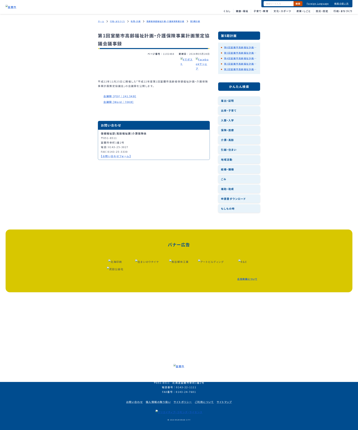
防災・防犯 (322, 11)
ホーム (101, 21)
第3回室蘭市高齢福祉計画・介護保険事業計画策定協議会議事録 (240, 63)
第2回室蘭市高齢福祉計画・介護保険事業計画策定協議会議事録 (240, 69)
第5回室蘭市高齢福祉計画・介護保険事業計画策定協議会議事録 (240, 53)
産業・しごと (303, 11)
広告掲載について (247, 279)
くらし (227, 11)
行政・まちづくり (343, 11)
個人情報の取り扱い (158, 402)
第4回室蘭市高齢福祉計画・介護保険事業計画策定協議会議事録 (240, 58)
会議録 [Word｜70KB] (118, 102)
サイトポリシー (183, 402)
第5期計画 (195, 21)
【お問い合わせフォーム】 (116, 156)
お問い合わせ (134, 402)
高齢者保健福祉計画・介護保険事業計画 (165, 21)
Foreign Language (318, 3)
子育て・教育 (261, 11)
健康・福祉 (242, 11)
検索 (297, 3)
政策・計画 (136, 21)
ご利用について (204, 402)
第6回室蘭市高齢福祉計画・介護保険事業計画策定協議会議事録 (240, 47)
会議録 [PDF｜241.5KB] (119, 96)
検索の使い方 (341, 3)
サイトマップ (224, 402)
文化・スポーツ (282, 11)
